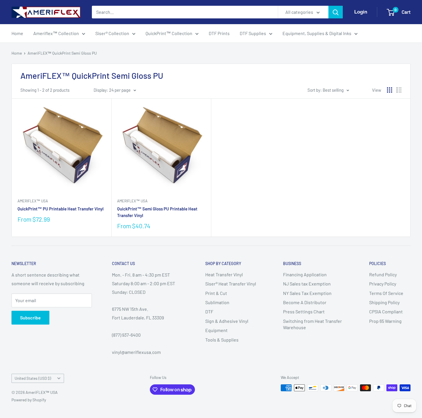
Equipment (216, 330)
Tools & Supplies (222, 339)
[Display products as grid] (389, 90)
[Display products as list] (399, 90)
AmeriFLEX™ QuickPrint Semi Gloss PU (62, 53)
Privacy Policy (382, 283)
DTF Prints (219, 33)
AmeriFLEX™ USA (33, 201)
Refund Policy (383, 274)
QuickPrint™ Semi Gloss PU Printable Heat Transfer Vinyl (157, 212)
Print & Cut (216, 293)
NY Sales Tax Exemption (307, 293)
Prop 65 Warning (385, 321)
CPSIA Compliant (386, 311)
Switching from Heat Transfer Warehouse (312, 324)
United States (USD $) (33, 378)
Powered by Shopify (28, 399)
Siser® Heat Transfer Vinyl (230, 283)
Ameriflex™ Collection (56, 33)
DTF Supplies (253, 33)
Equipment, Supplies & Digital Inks (316, 33)
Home (17, 33)
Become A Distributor (304, 302)
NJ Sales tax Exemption (307, 283)
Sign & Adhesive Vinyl (226, 321)
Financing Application (305, 274)
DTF (209, 311)
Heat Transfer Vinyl (224, 274)
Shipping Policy (384, 302)
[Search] (335, 12)
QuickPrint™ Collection (169, 33)
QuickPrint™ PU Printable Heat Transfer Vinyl (61, 208)
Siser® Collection (112, 33)
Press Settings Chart (304, 311)
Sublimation (217, 302)
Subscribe (30, 317)
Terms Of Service (386, 293)
